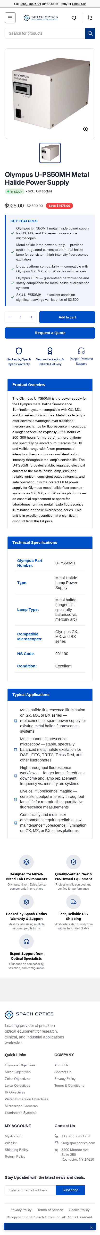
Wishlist (11, 1143)
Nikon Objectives (18, 1072)
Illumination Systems (20, 1113)
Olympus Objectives (20, 1065)
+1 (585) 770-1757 (75, 1136)
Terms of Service (50, 1210)
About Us (61, 1065)
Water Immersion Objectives (26, 1099)
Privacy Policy (64, 1079)
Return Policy (15, 1156)
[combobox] (50, 33)
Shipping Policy (16, 1150)
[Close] (91, 1228)
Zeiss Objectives (17, 1079)
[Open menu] (10, 17)
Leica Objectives (17, 1085)
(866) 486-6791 (30, 4)
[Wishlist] (76, 17)
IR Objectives (15, 1092)
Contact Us (62, 1072)
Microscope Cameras (21, 1106)
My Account (14, 1136)
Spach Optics (44, 1217)
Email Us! (79, 4)
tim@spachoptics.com (78, 1143)
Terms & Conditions (69, 1085)
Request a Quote (50, 333)
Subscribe (70, 1190)
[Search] (90, 33)
